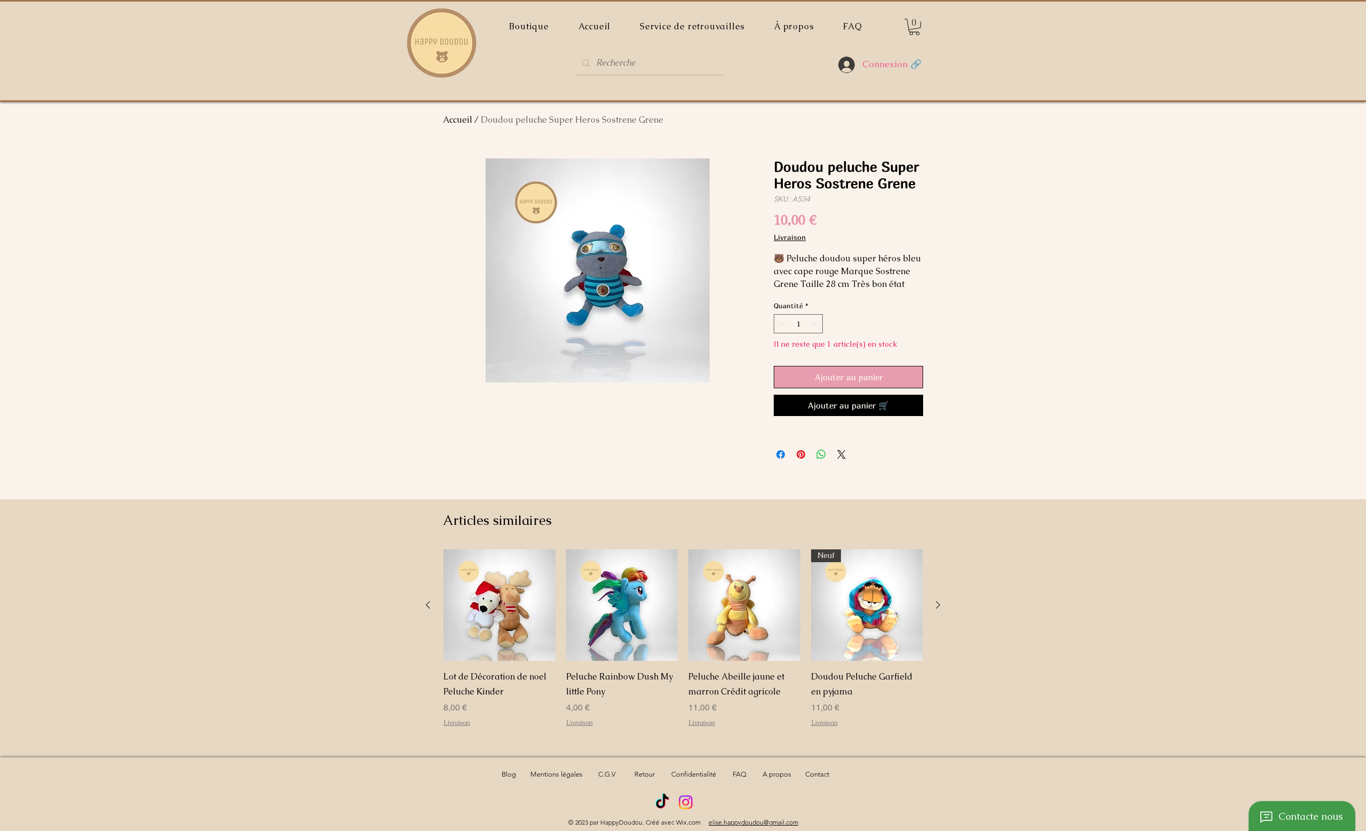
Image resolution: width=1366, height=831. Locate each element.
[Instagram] (686, 802)
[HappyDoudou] (662, 802)
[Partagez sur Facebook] (780, 454)
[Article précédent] (428, 604)
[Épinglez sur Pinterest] (801, 454)
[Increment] (815, 324)
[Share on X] (841, 454)
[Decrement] (781, 324)
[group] (683, 646)
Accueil (457, 119)
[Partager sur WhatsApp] (821, 454)
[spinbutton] (798, 324)
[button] (914, 27)
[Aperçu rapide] (499, 605)
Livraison (790, 237)
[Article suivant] (938, 604)
